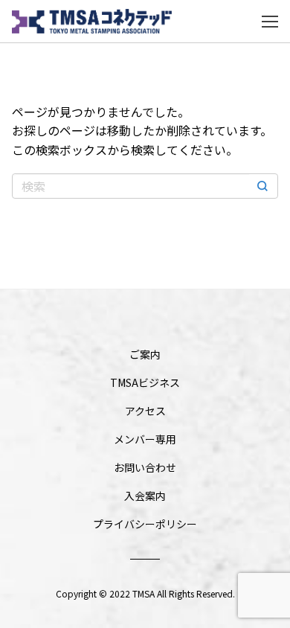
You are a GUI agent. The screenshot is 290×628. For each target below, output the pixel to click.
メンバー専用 (145, 439)
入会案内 (145, 495)
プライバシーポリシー (145, 523)
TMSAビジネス (145, 382)
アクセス (145, 410)
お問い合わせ (145, 467)
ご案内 (145, 354)
